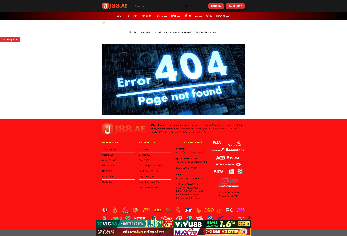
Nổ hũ (187, 15)
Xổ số (209, 15)
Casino (146, 15)
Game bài (161, 15)
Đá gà (198, 15)
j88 (119, 15)
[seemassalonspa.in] (115, 6)
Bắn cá (175, 15)
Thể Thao (131, 15)
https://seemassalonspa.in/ (190, 152)
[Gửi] (186, 6)
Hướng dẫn (223, 15)
